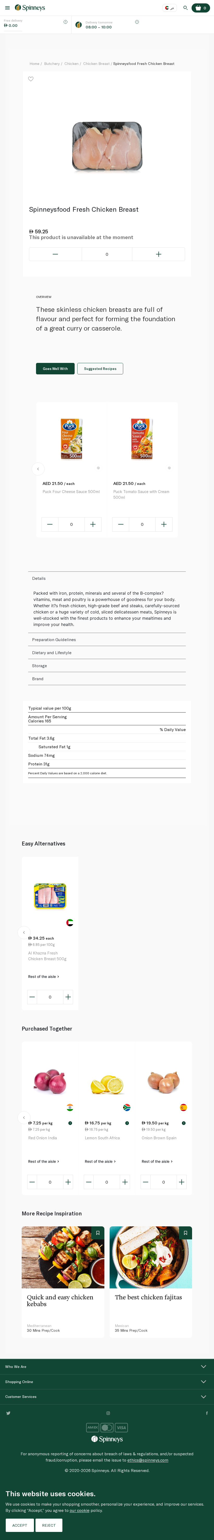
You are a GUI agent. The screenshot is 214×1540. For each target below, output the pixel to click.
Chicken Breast (96, 63)
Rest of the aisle (42, 976)
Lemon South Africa (102, 1137)
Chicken (71, 63)
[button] (38, 470)
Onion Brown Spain (159, 1137)
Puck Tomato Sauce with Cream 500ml (141, 494)
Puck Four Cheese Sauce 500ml (71, 491)
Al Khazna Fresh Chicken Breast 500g (47, 956)
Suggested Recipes (100, 369)
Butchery (52, 63)
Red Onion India (42, 1137)
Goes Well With (55, 369)
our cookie (80, 1510)
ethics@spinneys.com (147, 1459)
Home (34, 63)
